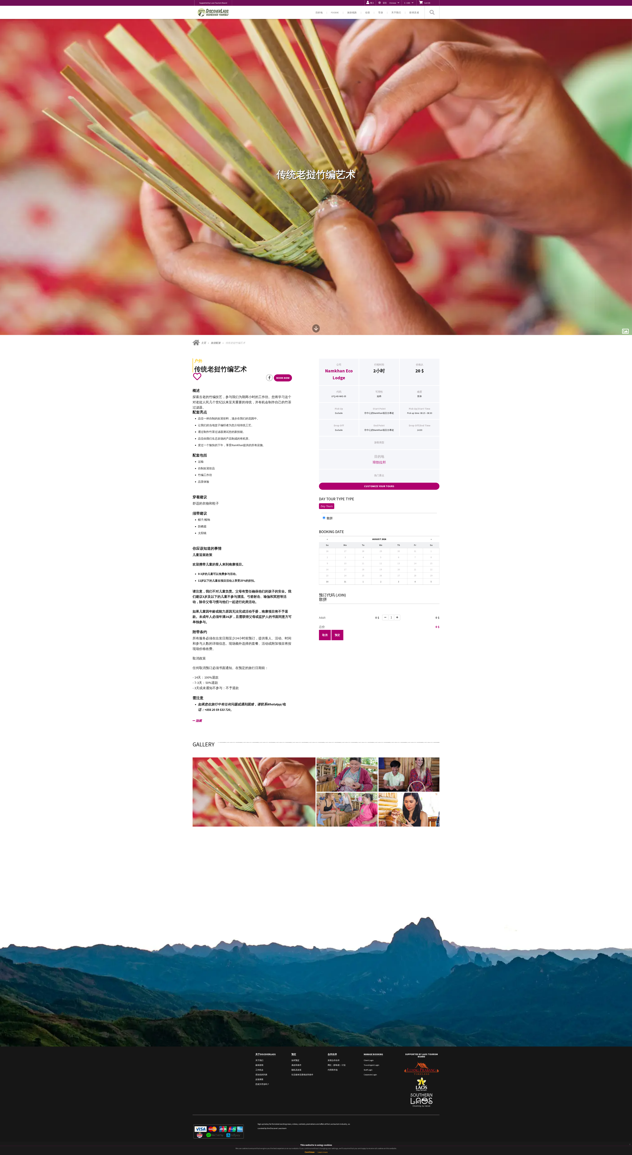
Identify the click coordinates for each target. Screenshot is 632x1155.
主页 (203, 342)
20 (417, 371)
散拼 (331, 518)
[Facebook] (269, 377)
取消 (325, 635)
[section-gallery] (625, 331)
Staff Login (368, 1070)
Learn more (323, 1152)
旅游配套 (216, 342)
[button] (389, 3)
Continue (310, 1152)
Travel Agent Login (371, 1065)
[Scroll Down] (316, 329)
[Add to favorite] (197, 376)
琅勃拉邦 (379, 462)
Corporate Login (370, 1074)
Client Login (369, 1060)
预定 (337, 635)
